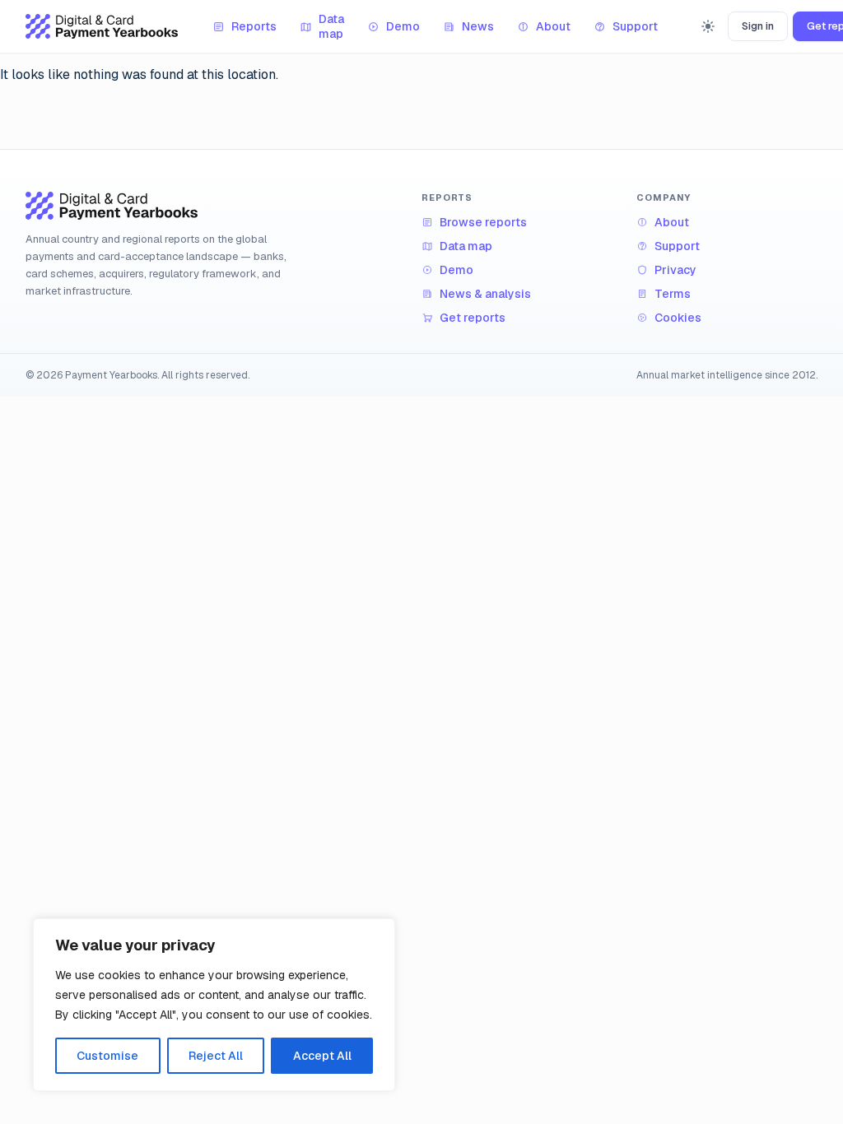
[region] (214, 1004)
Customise (107, 1055)
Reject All (216, 1055)
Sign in (758, 26)
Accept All (322, 1055)
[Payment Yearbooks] (102, 26)
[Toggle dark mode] (708, 26)
